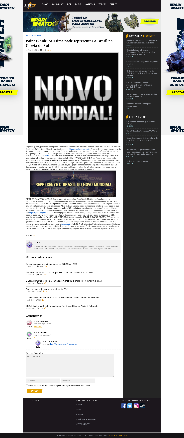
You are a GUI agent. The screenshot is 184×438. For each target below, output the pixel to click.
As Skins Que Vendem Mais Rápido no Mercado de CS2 (141, 95)
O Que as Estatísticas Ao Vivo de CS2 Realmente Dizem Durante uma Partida (62, 297)
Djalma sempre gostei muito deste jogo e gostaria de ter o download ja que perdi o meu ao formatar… (141, 152)
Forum (102, 4)
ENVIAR (35, 391)
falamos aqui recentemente (79, 149)
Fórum (79, 405)
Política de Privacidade (118, 435)
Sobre (78, 409)
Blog (78, 4)
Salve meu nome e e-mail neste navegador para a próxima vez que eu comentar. (59, 385)
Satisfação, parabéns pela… (138, 161)
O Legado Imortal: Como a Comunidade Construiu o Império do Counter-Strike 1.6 (64, 281)
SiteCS (113, 4)
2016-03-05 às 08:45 (50, 342)
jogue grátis (65, 224)
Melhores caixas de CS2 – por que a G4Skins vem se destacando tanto (59, 272)
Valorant (57, 4)
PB (34, 236)
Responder (37, 326)
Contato (79, 414)
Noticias (90, 4)
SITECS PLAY (83, 424)
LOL (69, 4)
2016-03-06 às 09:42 (41, 321)
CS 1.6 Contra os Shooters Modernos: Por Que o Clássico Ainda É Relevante (62, 306)
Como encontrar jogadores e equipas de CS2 (47, 289)
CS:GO (45, 4)
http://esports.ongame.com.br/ (41, 213)
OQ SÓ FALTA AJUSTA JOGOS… (141, 131)
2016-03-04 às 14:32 (41, 333)
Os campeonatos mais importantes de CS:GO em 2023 (51, 264)
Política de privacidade (86, 419)
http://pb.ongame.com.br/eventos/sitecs (63, 344)
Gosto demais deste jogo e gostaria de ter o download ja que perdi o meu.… (142, 140)
